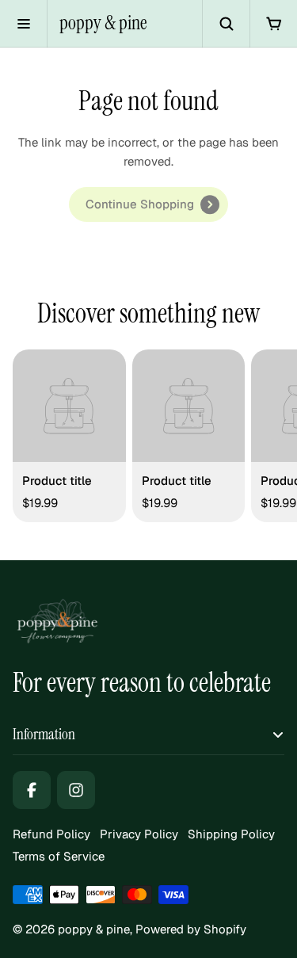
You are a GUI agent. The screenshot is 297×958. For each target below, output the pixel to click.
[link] (148, 204)
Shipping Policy (231, 834)
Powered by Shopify (190, 929)
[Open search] (225, 24)
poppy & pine (103, 23)
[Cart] (273, 24)
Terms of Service (59, 856)
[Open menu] (24, 24)
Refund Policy (51, 834)
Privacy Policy (139, 834)
